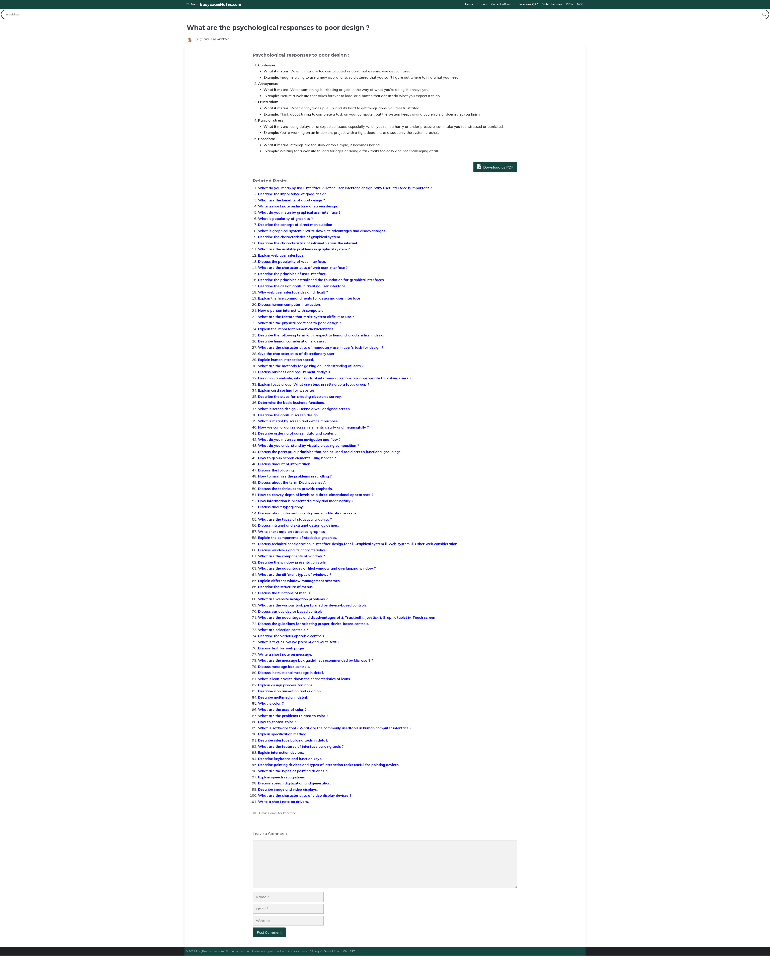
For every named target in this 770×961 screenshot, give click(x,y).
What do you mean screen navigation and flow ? (299, 439)
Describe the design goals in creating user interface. (302, 286)
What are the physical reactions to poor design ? (299, 323)
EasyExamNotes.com (220, 4)
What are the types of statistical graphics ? (295, 519)
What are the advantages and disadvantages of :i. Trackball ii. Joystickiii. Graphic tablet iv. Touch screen (346, 617)
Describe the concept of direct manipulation (295, 224)
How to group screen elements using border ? (297, 458)
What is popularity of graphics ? (285, 218)
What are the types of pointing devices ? (292, 771)
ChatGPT (349, 951)
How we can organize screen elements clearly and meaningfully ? (313, 427)
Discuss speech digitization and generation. (294, 783)
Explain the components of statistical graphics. (297, 537)
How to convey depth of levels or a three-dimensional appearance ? (315, 494)
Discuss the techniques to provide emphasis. (295, 488)
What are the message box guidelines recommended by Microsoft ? (315, 660)
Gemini (329, 951)
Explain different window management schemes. (299, 580)
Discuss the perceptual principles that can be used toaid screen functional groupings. (329, 451)
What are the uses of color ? (282, 709)
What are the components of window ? (291, 556)
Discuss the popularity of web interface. (292, 261)
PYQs (569, 4)
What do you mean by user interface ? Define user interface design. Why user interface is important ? (345, 188)
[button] (192, 4)
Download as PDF (497, 167)
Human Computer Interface (276, 813)
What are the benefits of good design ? (291, 200)
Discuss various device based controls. (290, 611)
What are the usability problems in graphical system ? (304, 249)
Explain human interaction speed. (286, 359)
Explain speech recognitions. (282, 777)
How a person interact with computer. (290, 310)
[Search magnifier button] (764, 14)
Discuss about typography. (280, 507)
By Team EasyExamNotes (214, 39)
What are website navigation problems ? (293, 599)
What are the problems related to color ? (293, 715)
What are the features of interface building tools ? (301, 746)
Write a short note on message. (285, 654)
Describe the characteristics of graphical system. (299, 237)
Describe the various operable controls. (291, 636)
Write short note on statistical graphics (291, 531)
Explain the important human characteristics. (296, 329)
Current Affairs (501, 4)
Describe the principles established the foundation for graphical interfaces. (321, 279)
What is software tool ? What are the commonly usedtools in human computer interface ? (334, 728)
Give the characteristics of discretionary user (296, 353)
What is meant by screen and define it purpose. (298, 421)
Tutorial (482, 4)
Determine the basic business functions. (291, 402)
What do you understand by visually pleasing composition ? (308, 445)
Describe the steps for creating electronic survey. (299, 396)
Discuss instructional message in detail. (291, 672)
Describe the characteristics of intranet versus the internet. (308, 243)
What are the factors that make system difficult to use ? (306, 316)
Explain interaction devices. (281, 752)
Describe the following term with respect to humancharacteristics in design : (322, 335)
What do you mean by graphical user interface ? (299, 212)
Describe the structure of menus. (285, 586)
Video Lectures (552, 4)
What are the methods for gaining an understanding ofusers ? (311, 366)
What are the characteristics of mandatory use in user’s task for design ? (320, 347)
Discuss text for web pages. (281, 648)
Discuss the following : (277, 470)
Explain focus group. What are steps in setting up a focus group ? (313, 384)
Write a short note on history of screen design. (298, 206)
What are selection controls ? (283, 629)
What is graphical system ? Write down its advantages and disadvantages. (322, 231)
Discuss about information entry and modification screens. (307, 513)
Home (469, 4)
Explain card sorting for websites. (286, 390)
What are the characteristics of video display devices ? (304, 795)
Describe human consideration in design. (292, 341)
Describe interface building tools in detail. (293, 740)
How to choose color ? (277, 721)
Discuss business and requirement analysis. (294, 372)
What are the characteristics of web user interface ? (303, 267)
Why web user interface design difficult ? (293, 292)
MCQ (580, 4)
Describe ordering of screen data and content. (297, 433)
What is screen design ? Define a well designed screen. (304, 408)
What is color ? (271, 703)
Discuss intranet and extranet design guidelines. (298, 525)
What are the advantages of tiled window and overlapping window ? (317, 568)
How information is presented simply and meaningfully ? (305, 501)
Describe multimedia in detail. (283, 697)
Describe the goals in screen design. (288, 415)
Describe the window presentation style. (292, 562)
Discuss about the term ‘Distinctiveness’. (292, 482)
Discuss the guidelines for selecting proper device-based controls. (313, 623)
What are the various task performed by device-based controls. (312, 605)
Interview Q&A (529, 4)
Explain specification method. (282, 734)
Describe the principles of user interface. (292, 273)
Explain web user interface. (281, 255)
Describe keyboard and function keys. (290, 758)
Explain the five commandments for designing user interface (309, 298)
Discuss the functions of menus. (284, 593)
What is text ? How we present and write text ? (298, 642)
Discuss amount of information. (284, 464)
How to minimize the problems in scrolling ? (295, 476)
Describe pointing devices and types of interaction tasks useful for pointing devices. (328, 764)
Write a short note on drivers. (283, 801)
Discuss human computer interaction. (289, 304)
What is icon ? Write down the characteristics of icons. (304, 679)
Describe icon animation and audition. (289, 691)
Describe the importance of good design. (292, 194)
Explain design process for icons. (285, 685)
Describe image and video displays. (288, 789)
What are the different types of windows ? (294, 574)
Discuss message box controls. (284, 666)
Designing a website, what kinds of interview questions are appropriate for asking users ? (334, 378)
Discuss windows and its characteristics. (292, 550)
